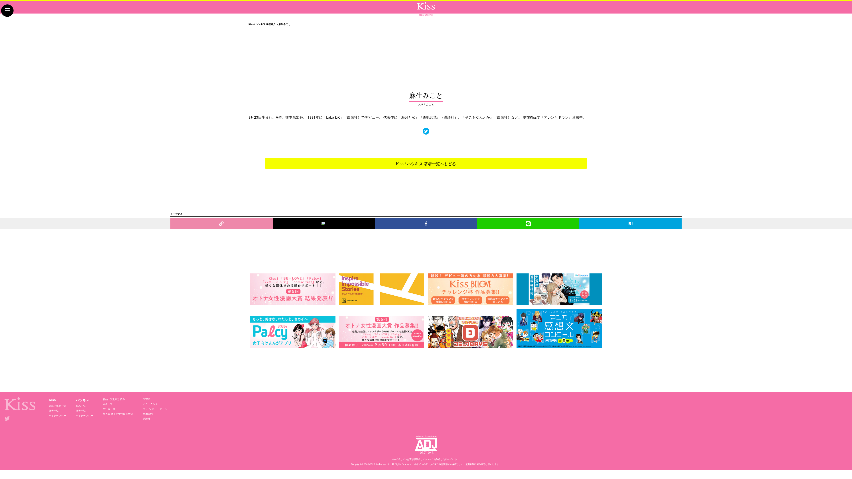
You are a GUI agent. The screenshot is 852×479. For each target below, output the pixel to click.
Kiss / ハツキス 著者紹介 (262, 24)
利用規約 (148, 413)
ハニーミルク (150, 404)
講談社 (146, 418)
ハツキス (82, 399)
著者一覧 (54, 410)
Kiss (52, 399)
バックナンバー (57, 415)
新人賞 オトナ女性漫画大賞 (118, 413)
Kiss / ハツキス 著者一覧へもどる (426, 163)
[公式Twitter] (426, 131)
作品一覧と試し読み (114, 399)
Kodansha (381, 464)
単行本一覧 (109, 408)
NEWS (146, 399)
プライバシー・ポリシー (156, 408)
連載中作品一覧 (57, 405)
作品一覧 (81, 405)
